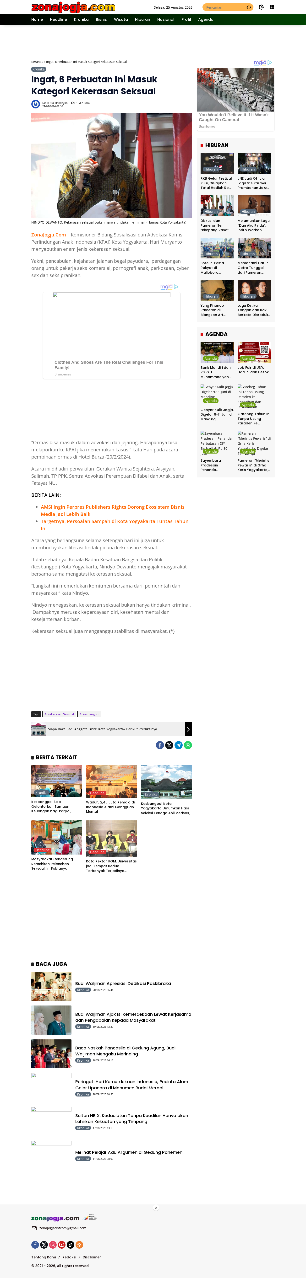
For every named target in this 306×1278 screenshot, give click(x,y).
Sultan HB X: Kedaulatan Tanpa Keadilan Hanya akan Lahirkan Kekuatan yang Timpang (131, 1118)
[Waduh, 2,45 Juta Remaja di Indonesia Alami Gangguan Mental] (111, 781)
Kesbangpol (90, 714)
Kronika (39, 69)
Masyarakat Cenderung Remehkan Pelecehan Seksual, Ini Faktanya (52, 864)
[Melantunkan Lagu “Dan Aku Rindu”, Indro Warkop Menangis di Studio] (254, 205)
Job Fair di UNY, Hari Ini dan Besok (253, 369)
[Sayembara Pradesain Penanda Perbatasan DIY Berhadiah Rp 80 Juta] (217, 443)
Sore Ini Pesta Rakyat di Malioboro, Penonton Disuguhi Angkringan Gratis (217, 268)
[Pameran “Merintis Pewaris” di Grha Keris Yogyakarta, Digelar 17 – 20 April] (254, 443)
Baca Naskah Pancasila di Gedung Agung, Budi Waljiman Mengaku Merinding (125, 1051)
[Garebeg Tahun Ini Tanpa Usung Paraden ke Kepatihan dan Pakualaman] (254, 396)
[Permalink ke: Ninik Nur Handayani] (36, 104)
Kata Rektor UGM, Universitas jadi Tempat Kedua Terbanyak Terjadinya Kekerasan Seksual (111, 866)
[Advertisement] (153, 41)
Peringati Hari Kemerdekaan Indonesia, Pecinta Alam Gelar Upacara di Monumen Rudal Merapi (131, 1085)
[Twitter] (169, 745)
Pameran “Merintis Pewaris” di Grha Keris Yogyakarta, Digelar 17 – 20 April (253, 465)
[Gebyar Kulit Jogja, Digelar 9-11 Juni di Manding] (217, 394)
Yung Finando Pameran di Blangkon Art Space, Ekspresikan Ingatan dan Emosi (217, 310)
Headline (97, 793)
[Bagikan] (188, 104)
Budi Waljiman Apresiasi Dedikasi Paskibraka (123, 983)
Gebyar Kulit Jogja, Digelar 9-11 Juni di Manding (217, 414)
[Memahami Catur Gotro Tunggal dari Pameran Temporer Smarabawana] (254, 248)
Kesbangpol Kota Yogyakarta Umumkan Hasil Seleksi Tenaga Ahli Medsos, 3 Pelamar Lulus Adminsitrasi (166, 809)
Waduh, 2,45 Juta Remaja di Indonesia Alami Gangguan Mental (110, 807)
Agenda (211, 358)
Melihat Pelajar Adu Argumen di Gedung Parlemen (128, 1152)
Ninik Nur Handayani (55, 103)
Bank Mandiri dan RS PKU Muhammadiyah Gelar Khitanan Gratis (216, 372)
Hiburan (211, 169)
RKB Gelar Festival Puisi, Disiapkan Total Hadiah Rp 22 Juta (216, 183)
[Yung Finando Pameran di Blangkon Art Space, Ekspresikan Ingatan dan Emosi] (217, 290)
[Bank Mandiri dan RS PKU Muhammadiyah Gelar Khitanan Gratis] (217, 352)
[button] (249, 7)
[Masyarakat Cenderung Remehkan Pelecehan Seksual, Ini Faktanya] (56, 837)
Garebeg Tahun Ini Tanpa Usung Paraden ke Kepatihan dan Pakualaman (254, 419)
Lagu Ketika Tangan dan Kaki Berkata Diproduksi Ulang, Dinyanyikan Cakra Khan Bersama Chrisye (254, 310)
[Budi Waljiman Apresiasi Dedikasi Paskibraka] (51, 986)
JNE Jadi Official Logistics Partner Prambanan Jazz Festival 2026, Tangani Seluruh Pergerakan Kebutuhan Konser (254, 183)
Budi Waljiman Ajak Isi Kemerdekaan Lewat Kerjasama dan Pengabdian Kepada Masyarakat (133, 1017)
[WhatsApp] (188, 745)
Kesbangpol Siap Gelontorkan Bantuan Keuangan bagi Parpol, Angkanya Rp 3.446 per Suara (51, 807)
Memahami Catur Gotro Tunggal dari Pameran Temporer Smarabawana (253, 268)
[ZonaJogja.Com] (73, 7)
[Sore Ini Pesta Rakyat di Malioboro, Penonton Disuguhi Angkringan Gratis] (217, 248)
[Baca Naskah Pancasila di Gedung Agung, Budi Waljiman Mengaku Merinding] (51, 1053)
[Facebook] (160, 745)
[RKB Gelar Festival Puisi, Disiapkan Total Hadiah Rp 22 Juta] (217, 163)
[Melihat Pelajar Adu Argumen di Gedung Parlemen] (51, 1155)
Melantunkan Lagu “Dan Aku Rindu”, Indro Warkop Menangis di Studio (254, 226)
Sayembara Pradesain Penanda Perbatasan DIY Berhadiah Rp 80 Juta (215, 465)
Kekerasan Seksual (61, 714)
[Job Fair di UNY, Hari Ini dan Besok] (254, 352)
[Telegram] (179, 745)
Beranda (37, 61)
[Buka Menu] (272, 7)
